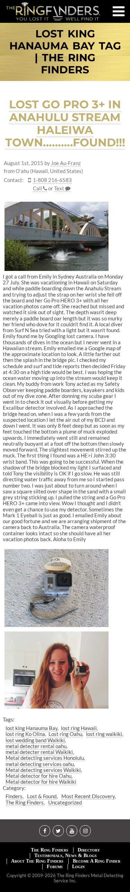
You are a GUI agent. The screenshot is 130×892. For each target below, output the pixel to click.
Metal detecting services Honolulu (45, 758)
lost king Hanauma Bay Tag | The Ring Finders (65, 52)
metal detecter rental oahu (36, 746)
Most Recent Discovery (88, 796)
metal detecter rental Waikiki (39, 752)
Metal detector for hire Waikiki (41, 782)
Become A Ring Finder (96, 861)
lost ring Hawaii (79, 728)
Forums (55, 866)
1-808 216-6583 (52, 180)
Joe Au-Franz (66, 163)
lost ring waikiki (104, 734)
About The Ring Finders (37, 861)
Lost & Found (42, 796)
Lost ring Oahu (65, 734)
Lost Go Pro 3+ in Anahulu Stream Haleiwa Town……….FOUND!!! (65, 123)
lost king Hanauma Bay (32, 728)
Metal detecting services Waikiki (43, 770)
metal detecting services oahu (40, 764)
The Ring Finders (25, 802)
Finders (14, 796)
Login (78, 866)
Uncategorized (65, 802)
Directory (89, 850)
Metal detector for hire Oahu (38, 776)
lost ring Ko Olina (25, 734)
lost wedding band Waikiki (35, 740)
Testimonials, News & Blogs (65, 855)
